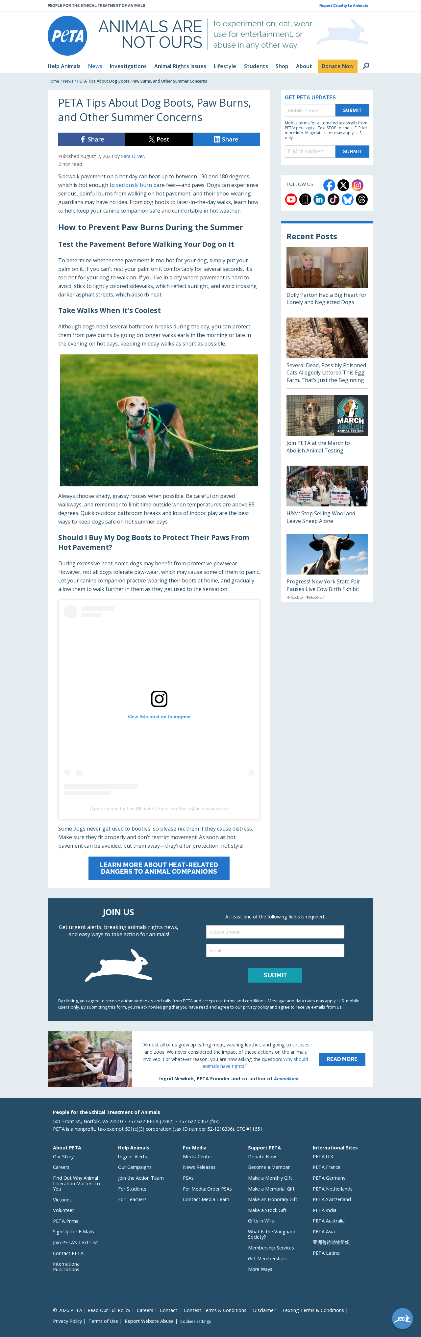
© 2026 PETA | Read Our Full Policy (91, 1310)
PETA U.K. (323, 1156)
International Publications (67, 1267)
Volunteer (63, 1210)
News (68, 81)
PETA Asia (324, 1231)
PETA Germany (329, 1178)
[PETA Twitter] (343, 185)
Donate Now (262, 1156)
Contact (168, 1310)
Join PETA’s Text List (75, 1242)
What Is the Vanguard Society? (271, 1234)
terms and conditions (245, 1001)
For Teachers (132, 1199)
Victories (62, 1199)
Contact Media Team (206, 1199)
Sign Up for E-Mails (73, 1231)
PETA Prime (66, 1221)
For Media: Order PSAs (207, 1189)
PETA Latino (326, 1253)
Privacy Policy (67, 1321)
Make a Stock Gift (267, 1210)
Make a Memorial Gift (271, 1189)
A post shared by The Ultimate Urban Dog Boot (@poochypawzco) (159, 808)
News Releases (199, 1167)
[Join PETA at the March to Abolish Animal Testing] (327, 427)
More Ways (260, 1269)
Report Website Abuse (149, 1321)
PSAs (188, 1178)
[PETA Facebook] (329, 185)
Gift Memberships (267, 1258)
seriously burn (134, 185)
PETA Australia (329, 1221)
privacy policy (256, 1007)
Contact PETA (68, 1253)
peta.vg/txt (306, 128)
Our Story (63, 1156)
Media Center (197, 1156)
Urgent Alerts (132, 1156)
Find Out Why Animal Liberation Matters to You (76, 1183)
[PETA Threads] (362, 199)
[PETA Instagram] (357, 185)
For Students (132, 1189)
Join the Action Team (141, 1178)
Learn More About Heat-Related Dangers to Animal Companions (159, 868)
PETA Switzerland (332, 1199)
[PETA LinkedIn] (319, 199)
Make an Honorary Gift (272, 1199)
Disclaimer (264, 1310)
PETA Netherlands (333, 1189)
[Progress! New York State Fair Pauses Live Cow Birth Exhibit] (327, 568)
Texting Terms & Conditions (313, 1310)
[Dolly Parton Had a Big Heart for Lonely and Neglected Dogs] (327, 279)
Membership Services (271, 1248)
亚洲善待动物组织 (331, 1242)
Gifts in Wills (261, 1221)
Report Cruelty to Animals (343, 6)
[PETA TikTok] (333, 199)
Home (53, 81)
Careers (61, 1167)
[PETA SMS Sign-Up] (305, 199)
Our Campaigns (135, 1167)
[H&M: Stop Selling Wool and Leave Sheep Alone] (327, 496)
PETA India (324, 1210)
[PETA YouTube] (291, 199)
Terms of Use (103, 1321)
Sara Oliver (132, 156)
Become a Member (269, 1167)
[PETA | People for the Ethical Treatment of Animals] (67, 36)
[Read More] (210, 1059)
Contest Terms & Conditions (215, 1310)
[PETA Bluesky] (348, 199)
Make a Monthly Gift (270, 1178)
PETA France (326, 1167)
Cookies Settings (195, 1321)
